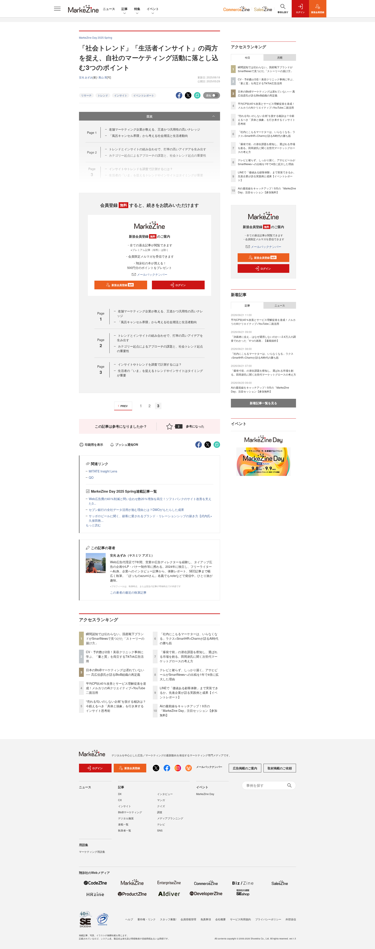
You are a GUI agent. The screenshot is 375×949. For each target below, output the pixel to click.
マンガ (161, 800)
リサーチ (86, 95)
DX (120, 794)
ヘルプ (129, 919)
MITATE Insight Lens (103, 471)
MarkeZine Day (205, 794)
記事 (125, 9)
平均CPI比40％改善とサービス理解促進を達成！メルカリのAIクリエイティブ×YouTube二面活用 (116, 688)
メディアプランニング (170, 818)
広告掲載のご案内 (245, 768)
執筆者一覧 (124, 830)
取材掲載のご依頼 (280, 768)
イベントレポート (143, 95)
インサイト (120, 95)
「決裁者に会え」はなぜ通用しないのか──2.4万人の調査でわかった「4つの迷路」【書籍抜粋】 (263, 338)
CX (120, 800)
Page (92, 132)
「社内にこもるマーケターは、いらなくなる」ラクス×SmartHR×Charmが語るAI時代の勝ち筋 (189, 638)
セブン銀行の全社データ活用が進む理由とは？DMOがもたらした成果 (136, 509)
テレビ (161, 824)
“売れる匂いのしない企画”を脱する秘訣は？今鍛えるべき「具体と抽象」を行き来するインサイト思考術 (116, 706)
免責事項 (206, 919)
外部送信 (291, 919)
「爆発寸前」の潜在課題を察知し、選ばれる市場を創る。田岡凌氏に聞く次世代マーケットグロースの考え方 (188, 656)
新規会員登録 (122, 285)
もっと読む (93, 525)
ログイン (180, 285)
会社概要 (220, 919)
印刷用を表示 (94, 444)
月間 (279, 58)
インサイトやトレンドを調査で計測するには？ (150, 364)
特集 (137, 9)
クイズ (161, 806)
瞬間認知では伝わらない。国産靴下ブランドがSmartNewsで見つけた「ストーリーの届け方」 (115, 638)
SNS (160, 830)
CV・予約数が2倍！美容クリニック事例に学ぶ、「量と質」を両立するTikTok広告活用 (115, 656)
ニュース (109, 9)
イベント (153, 9)
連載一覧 (123, 824)
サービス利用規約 (240, 919)
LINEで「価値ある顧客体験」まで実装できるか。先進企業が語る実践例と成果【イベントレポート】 (189, 692)
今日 (247, 58)
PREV (124, 406)
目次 (149, 116)
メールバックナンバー (152, 274)
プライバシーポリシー (268, 919)
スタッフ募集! (168, 919)
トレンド (103, 95)
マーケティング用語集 (92, 851)
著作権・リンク (146, 919)
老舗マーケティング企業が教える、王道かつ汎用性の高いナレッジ (154, 129)
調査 (159, 812)
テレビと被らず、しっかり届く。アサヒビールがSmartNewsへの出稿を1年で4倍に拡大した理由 (189, 674)
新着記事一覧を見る (263, 403)
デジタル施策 (126, 818)
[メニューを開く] (57, 8)
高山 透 (103, 77)
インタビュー (165, 794)
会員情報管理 (188, 919)
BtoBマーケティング (130, 812)
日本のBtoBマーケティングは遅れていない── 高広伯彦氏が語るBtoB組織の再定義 (115, 672)
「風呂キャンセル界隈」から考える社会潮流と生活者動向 (148, 135)
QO (91, 477)
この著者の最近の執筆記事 (128, 592)
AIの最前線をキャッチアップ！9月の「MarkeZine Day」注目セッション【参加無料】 (188, 710)
